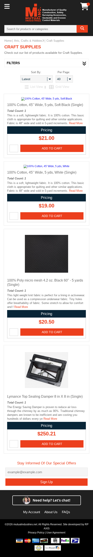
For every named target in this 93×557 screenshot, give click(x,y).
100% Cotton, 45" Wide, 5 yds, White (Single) (41, 172)
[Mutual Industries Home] (46, 21)
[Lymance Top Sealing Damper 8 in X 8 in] (46, 390)
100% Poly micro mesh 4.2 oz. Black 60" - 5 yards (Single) (45, 282)
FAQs (66, 512)
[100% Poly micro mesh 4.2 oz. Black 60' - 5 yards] (46, 274)
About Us (51, 512)
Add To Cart (52, 148)
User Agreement (55, 532)
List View (36, 87)
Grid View (62, 87)
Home (8, 40)
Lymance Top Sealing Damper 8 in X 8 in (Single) (45, 396)
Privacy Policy (36, 532)
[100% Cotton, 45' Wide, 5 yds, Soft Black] (46, 98)
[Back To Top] (82, 278)
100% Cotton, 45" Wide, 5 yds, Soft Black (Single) (45, 105)
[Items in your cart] (84, 6)
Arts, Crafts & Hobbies (28, 40)
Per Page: (64, 72)
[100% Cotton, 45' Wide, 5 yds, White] (46, 166)
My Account (31, 512)
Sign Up (46, 482)
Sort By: (36, 72)
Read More (76, 123)
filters (13, 63)
